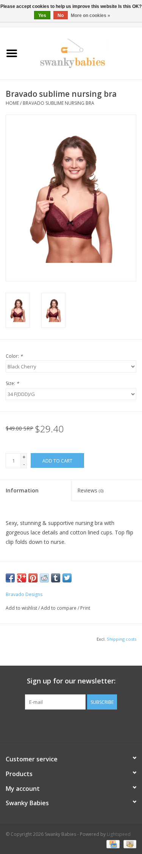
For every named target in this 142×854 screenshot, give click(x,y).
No (61, 15)
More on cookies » (90, 15)
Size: (12, 383)
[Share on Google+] (21, 577)
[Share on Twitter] (67, 577)
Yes (42, 15)
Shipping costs (121, 639)
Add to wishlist (21, 608)
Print (85, 608)
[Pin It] (32, 577)
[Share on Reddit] (44, 577)
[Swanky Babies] (83, 52)
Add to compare (59, 608)
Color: (14, 356)
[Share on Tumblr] (55, 577)
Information (22, 490)
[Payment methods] (112, 843)
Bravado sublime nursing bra (58, 103)
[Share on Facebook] (10, 577)
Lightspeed (119, 834)
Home (12, 103)
